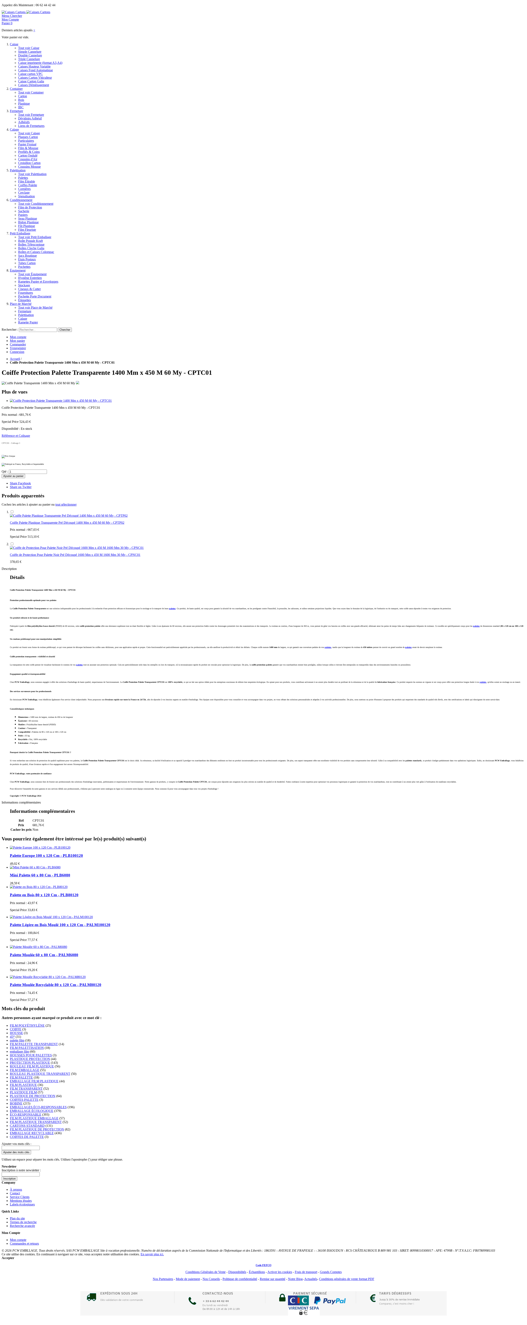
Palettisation (18, 170)
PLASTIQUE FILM (23, 1092)
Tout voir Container (31, 92)
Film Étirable (26, 181)
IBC (21, 107)
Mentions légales (21, 1200)
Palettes (23, 177)
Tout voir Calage (29, 133)
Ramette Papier (28, 322)
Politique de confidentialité (240, 1279)
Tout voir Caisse (28, 48)
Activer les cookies (279, 1272)
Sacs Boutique (27, 255)
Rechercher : (10, 329)
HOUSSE (16, 1033)
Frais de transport (306, 1272)
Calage (14, 129)
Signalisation (26, 196)
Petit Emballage (20, 233)
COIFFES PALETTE (24, 1099)
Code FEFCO (263, 1265)
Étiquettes (24, 300)
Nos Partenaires (163, 1279)
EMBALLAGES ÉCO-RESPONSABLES (38, 1107)
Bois (21, 100)
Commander (18, 344)
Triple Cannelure (29, 59)
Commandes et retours (24, 1243)
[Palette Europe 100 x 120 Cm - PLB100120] (40, 847)
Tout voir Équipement (32, 274)
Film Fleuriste (27, 229)
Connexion (17, 352)
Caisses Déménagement (33, 85)
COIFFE (15, 1029)
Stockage (24, 285)
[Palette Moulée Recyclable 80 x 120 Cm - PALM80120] (48, 977)
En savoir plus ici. (152, 1254)
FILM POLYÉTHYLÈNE (27, 1025)
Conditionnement (21, 200)
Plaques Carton (28, 137)
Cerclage (24, 192)
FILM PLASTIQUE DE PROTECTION (37, 1129)
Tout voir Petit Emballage (34, 237)
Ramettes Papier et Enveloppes (38, 281)
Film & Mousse (28, 148)
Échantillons (257, 1272)
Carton (22, 96)
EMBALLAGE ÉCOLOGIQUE (31, 1111)
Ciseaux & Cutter (29, 289)
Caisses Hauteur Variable (34, 66)
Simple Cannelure (29, 51)
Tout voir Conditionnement (35, 203)
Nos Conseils (211, 1279)
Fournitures (25, 292)
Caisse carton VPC (30, 74)
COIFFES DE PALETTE (27, 1137)
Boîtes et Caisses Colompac (36, 252)
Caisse (14, 44)
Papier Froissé (27, 144)
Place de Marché (20, 304)
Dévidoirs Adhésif (30, 118)
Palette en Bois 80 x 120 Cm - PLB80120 (44, 895)
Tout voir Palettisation (32, 174)
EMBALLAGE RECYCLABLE (32, 1133)
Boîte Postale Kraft (30, 241)
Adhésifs (24, 122)
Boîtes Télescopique (31, 244)
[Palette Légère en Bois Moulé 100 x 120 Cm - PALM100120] (51, 917)
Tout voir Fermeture (31, 114)
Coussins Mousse (29, 166)
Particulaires (26, 140)
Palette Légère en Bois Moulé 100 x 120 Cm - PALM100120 (60, 925)
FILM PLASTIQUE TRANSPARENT (36, 1122)
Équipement (18, 270)
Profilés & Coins (29, 151)
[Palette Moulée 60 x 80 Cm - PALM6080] (38, 947)
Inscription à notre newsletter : (21, 1170)
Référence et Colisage (16, 435)
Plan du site (17, 1218)
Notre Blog (295, 1279)
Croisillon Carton (29, 163)
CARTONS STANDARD (27, 1125)
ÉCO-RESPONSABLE (25, 1114)
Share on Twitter (20, 487)
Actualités (310, 1279)
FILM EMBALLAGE (24, 1070)
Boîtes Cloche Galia (31, 248)
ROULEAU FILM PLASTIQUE (32, 1066)
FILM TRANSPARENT (26, 1088)
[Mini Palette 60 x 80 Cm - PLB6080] (35, 867)
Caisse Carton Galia (31, 81)
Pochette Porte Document (34, 296)
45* (12, 1036)
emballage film (19, 1051)
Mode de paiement (188, 1279)
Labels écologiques (22, 1204)
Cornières (24, 189)
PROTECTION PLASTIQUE (30, 1062)
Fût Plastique (26, 226)
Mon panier (17, 340)
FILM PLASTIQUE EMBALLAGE (34, 1118)
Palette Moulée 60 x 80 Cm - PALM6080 (44, 955)
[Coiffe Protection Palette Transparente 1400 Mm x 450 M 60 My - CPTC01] (61, 400)
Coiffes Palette (27, 185)
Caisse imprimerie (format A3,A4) (40, 62)
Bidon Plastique (28, 222)
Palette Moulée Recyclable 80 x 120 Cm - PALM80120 (55, 985)
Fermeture (16, 111)
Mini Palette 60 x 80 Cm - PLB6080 (40, 875)
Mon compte (18, 337)
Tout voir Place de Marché (35, 307)
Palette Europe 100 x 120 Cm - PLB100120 (46, 855)
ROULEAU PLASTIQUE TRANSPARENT (40, 1073)
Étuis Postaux (27, 259)
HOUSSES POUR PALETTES (31, 1055)
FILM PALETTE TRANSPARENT (34, 1044)
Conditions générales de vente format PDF (346, 1279)
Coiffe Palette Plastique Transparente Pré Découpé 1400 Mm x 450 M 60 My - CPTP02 (67, 522)
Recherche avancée (22, 1226)
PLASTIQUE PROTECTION (30, 1059)
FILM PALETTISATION (27, 1048)
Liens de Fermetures (31, 126)
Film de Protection (30, 207)
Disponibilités (237, 1272)
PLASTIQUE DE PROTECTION (32, 1096)
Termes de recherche (23, 1222)
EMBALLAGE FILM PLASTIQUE (34, 1081)
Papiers (23, 215)
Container (16, 88)
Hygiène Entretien (30, 278)
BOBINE (16, 1103)
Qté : (5, 471)
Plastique (24, 103)
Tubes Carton (27, 263)
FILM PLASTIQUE (23, 1085)
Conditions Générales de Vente (205, 1272)
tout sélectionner (66, 504)
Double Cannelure (30, 55)
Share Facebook (20, 483)
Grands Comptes (331, 1272)
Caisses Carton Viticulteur (35, 77)
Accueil (15, 359)
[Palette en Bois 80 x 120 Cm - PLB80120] (39, 887)
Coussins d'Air (27, 159)
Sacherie (23, 211)
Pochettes (24, 266)
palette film (17, 1040)
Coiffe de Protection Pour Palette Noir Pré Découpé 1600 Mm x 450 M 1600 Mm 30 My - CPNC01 (75, 554)
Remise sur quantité (272, 1279)
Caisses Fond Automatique (35, 70)
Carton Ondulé (27, 155)
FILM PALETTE (21, 1077)
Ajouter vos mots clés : (16, 1144)
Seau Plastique (27, 218)
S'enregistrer (18, 348)
